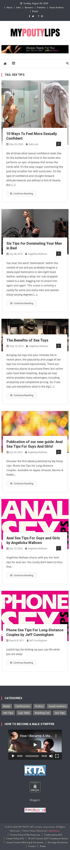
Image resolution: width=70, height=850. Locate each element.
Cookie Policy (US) (15, 838)
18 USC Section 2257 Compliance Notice (48, 838)
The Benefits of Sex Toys (27, 340)
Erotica (39, 706)
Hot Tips (8, 713)
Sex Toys (60, 713)
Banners (29, 7)
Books (35, 11)
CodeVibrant (53, 830)
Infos (18, 7)
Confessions (22, 706)
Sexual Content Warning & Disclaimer (25, 842)
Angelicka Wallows (37, 253)
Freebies (41, 7)
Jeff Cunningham (38, 640)
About (9, 7)
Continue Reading (23, 193)
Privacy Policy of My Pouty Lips (25, 834)
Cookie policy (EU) (53, 834)
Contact (32, 846)
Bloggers (35, 800)
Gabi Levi (33, 144)
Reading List (42, 713)
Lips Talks (24, 713)
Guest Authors (56, 7)
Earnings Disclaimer (58, 842)
